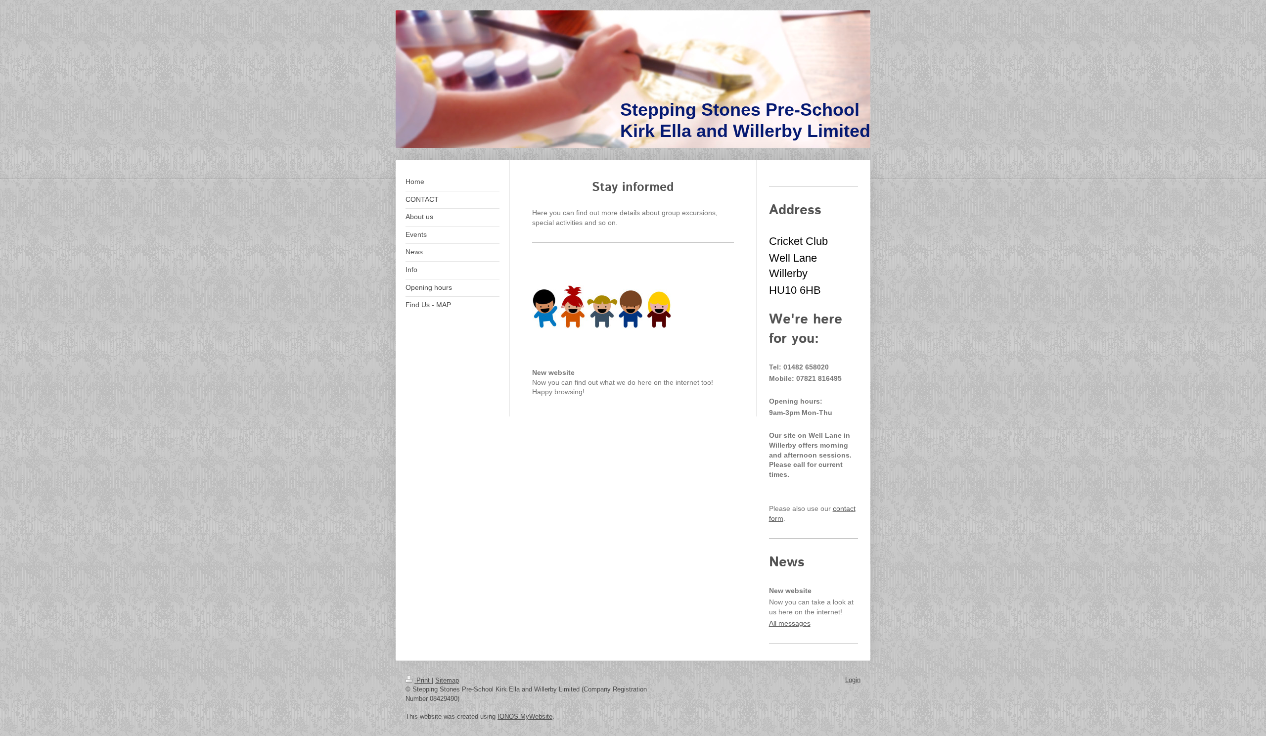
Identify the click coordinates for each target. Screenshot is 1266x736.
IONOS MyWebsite (524, 716)
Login (852, 680)
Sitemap (447, 680)
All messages (790, 623)
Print (423, 680)
